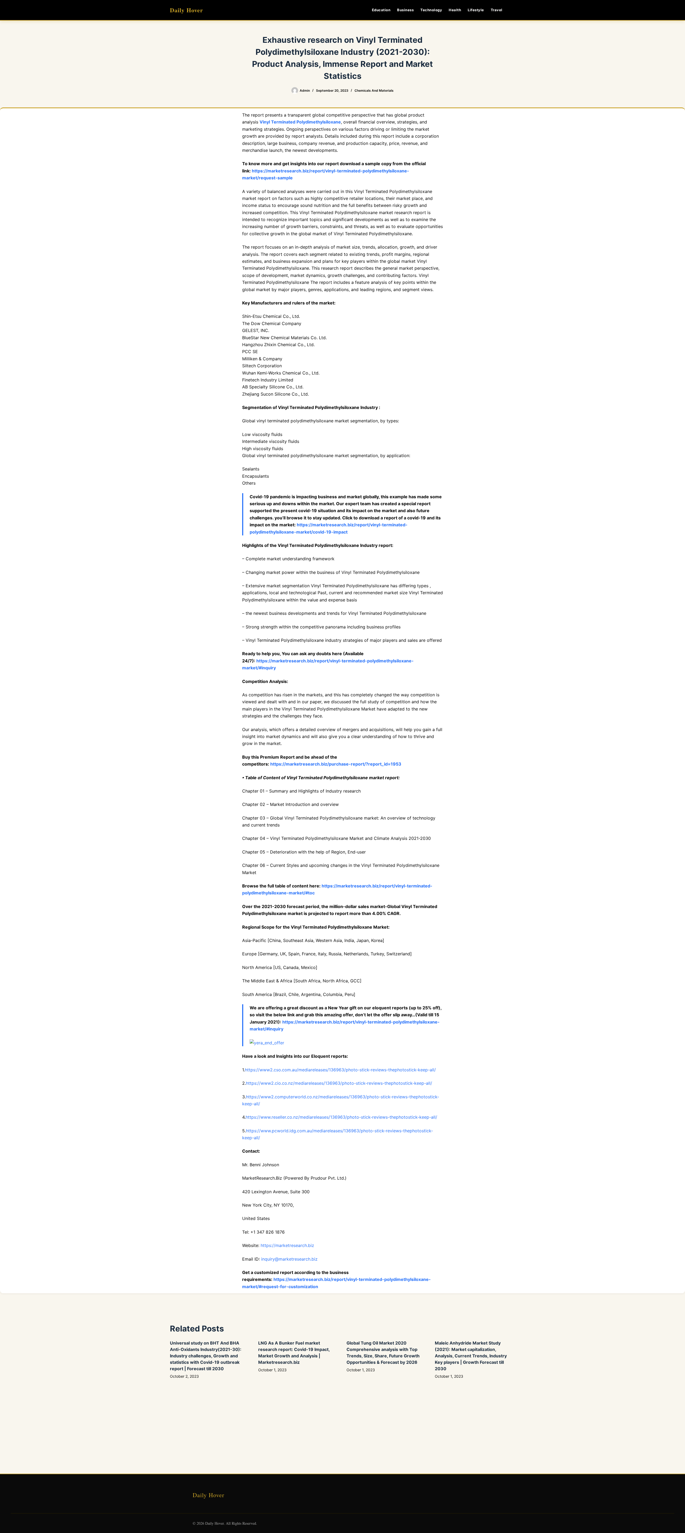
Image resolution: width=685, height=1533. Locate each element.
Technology (431, 10)
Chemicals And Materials (374, 90)
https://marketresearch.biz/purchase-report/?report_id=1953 (335, 764)
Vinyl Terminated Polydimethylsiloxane (300, 122)
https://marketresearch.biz (287, 1245)
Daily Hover (186, 10)
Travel (497, 10)
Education (381, 10)
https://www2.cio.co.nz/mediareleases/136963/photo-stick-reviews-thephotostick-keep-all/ (339, 1083)
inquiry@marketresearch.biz (289, 1259)
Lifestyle (476, 10)
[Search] (513, 10)
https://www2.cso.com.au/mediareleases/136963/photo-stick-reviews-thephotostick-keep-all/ (340, 1069)
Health (455, 10)
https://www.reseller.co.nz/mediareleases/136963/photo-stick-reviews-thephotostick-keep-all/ (341, 1117)
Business (405, 10)
